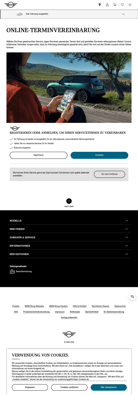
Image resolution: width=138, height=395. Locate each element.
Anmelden (99, 155)
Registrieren (39, 155)
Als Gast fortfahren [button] (109, 174)
